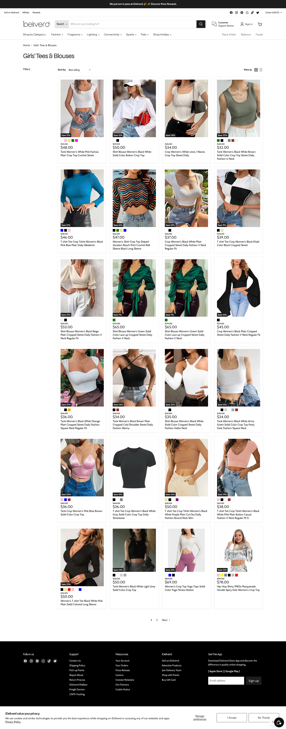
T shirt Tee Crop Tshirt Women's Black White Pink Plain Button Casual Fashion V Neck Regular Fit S (238, 514)
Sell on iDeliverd (11, 12)
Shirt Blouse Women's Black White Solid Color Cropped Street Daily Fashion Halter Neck (184, 425)
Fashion (56, 34)
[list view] (260, 70)
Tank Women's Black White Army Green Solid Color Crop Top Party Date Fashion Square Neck (235, 425)
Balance (246, 34)
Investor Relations (125, 679)
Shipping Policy (77, 665)
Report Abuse (76, 675)
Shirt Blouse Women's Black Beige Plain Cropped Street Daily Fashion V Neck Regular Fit (81, 335)
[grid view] (256, 70)
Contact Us (75, 660)
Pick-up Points (76, 670)
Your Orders (122, 665)
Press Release (123, 670)
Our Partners (122, 684)
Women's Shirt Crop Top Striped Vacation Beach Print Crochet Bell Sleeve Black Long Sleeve (131, 245)
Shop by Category (34, 34)
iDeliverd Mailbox (78, 684)
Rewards (36, 12)
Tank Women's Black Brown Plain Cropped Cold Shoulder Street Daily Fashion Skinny (133, 425)
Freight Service (77, 689)
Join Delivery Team (171, 670)
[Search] (200, 24)
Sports (130, 34)
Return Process (77, 679)
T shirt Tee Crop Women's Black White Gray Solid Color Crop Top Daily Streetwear (134, 514)
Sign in (249, 24)
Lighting (92, 34)
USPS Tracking (77, 694)
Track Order (229, 34)
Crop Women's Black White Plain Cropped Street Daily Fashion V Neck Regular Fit (185, 245)
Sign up (254, 681)
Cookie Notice (123, 689)
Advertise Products (171, 665)
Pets (144, 34)
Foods (259, 34)
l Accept (231, 717)
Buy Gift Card (169, 679)
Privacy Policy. (13, 721)
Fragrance (74, 34)
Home (26, 45)
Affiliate (25, 12)
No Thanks (264, 717)
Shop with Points (170, 675)
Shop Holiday (161, 34)
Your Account (122, 660)
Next (165, 620)
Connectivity (112, 34)
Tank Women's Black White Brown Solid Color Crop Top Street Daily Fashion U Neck (236, 155)
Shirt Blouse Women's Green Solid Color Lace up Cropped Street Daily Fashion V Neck (132, 335)
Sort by (62, 69)
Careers (119, 675)
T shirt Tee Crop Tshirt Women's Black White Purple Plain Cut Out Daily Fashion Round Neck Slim (186, 514)
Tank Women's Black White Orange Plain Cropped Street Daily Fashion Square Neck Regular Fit (80, 425)
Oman (272, 12)
